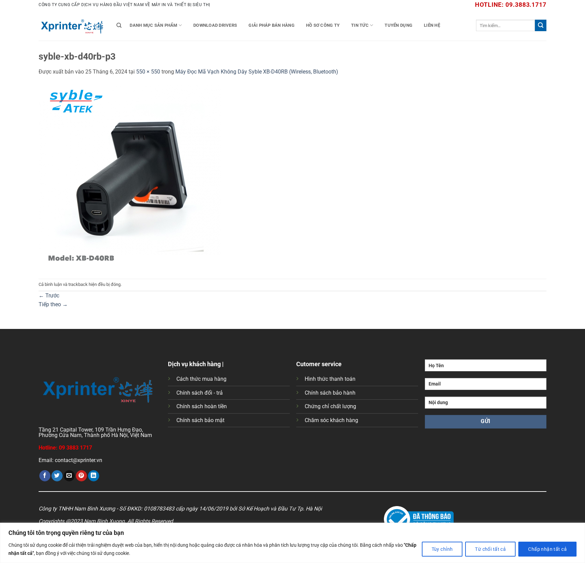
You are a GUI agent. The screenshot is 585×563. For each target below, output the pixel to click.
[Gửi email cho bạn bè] (69, 476)
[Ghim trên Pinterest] (81, 476)
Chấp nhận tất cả (547, 549)
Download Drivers (215, 25)
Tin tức (360, 25)
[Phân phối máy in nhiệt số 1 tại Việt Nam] (72, 25)
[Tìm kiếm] (119, 25)
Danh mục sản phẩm (153, 25)
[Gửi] (540, 25)
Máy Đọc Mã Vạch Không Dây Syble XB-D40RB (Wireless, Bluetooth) (256, 71)
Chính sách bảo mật (200, 420)
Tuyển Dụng (398, 25)
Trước (49, 295)
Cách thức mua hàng (201, 379)
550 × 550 (148, 71)
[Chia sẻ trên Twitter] (57, 476)
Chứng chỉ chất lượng (330, 406)
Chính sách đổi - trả (199, 393)
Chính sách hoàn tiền (201, 406)
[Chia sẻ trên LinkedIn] (93, 476)
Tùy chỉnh (442, 549)
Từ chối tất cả (490, 549)
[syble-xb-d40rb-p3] (132, 177)
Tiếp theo (53, 304)
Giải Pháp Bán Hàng (271, 25)
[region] (292, 543)
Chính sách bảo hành (330, 393)
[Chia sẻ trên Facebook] (44, 476)
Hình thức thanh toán (330, 379)
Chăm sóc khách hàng (331, 420)
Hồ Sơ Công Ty (323, 25)
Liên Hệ (432, 25)
